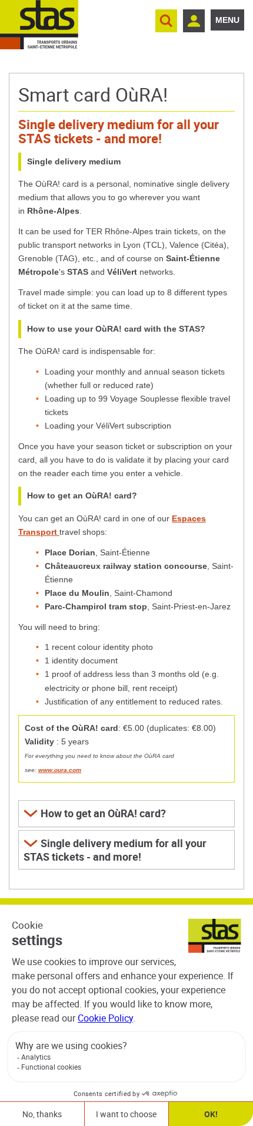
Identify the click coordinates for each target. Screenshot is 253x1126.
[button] (126, 814)
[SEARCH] (166, 20)
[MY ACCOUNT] (194, 20)
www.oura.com (59, 770)
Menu (227, 20)
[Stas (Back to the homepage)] (39, 24)
